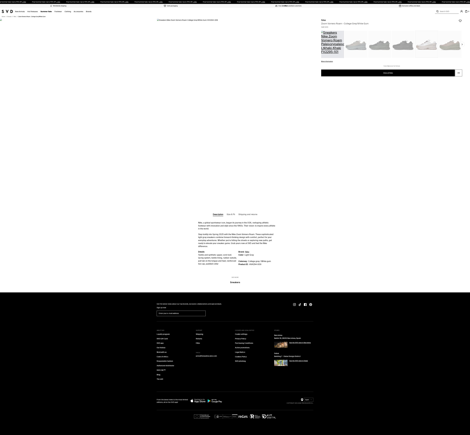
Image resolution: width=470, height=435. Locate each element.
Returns (199, 339)
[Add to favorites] (460, 21)
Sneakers (235, 282)
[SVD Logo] (7, 11)
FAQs (198, 343)
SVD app (160, 343)
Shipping (199, 334)
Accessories (78, 12)
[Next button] (462, 44)
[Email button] (458, 73)
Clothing (68, 12)
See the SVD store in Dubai (298, 361)
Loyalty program (163, 334)
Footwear (58, 12)
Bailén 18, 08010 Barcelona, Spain (287, 338)
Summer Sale (46, 12)
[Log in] (461, 11)
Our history (161, 348)
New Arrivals (20, 12)
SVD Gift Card (162, 339)
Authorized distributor (165, 366)
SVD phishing (240, 361)
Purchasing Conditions (244, 343)
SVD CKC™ (161, 370)
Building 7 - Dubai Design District (287, 356)
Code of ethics (162, 357)
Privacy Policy (240, 339)
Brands (88, 12)
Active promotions (242, 348)
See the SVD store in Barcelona (300, 343)
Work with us (162, 352)
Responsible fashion (165, 361)
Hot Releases (32, 12)
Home (3, 16)
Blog (158, 375)
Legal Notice (240, 352)
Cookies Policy (241, 357)
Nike (15, 16)
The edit (160, 379)
